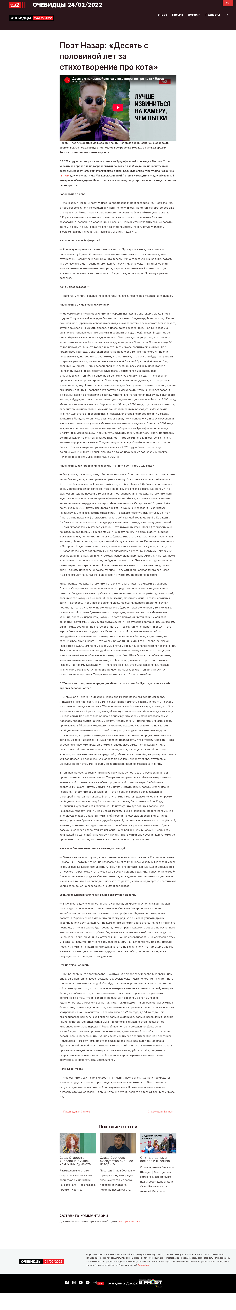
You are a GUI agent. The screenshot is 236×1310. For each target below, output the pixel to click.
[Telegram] (88, 1282)
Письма (177, 14)
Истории (194, 14)
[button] (227, 14)
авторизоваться (129, 1221)
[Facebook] (67, 1282)
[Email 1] (94, 1282)
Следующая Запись (162, 1111)
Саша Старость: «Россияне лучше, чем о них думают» (75, 1161)
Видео (162, 14)
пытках (65, 175)
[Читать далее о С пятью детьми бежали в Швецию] (158, 1143)
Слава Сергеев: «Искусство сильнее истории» (116, 1161)
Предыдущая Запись (75, 1111)
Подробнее (143, 1265)
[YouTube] (81, 1282)
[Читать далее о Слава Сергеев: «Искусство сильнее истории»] (118, 1143)
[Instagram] (74, 1282)
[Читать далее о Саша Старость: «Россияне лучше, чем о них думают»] (78, 1143)
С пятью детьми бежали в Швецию (155, 1159)
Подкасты (212, 14)
